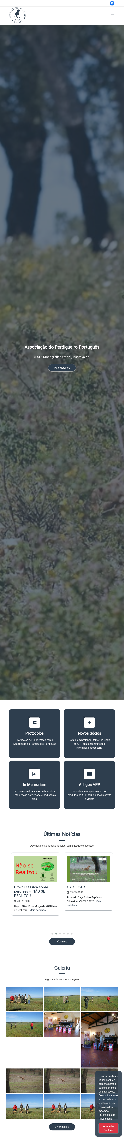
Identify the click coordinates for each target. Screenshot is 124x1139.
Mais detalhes (62, 367)
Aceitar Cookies (109, 1128)
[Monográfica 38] (24, 998)
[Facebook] (112, 3)
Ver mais (62, 941)
